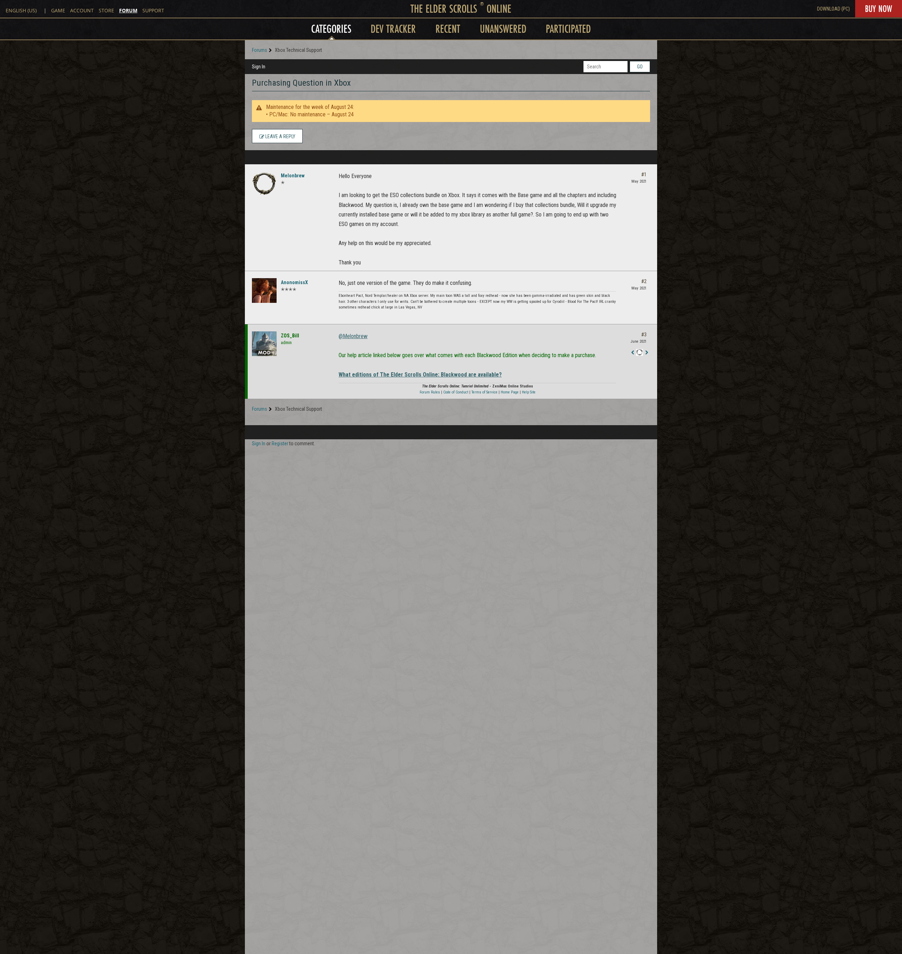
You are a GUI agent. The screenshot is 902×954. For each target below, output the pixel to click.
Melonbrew (292, 175)
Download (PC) (833, 9)
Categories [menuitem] (331, 28)
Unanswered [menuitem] (503, 28)
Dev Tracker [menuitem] (393, 28)
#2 (644, 281)
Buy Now (878, 8)
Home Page (510, 392)
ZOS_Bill (290, 335)
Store (106, 10)
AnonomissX (294, 282)
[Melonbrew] (264, 183)
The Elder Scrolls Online (460, 8)
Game (58, 10)
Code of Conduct (455, 392)
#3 (644, 334)
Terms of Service (484, 392)
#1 (644, 174)
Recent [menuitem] (447, 28)
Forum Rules (430, 392)
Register (280, 443)
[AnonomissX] (264, 290)
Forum (128, 10)
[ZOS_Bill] (264, 343)
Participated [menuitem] (568, 28)
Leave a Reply (279, 136)
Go (640, 66)
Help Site (529, 392)
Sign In (258, 66)
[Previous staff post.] (632, 352)
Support (153, 10)
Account (82, 10)
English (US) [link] (21, 10)
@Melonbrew (353, 336)
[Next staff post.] (646, 352)
